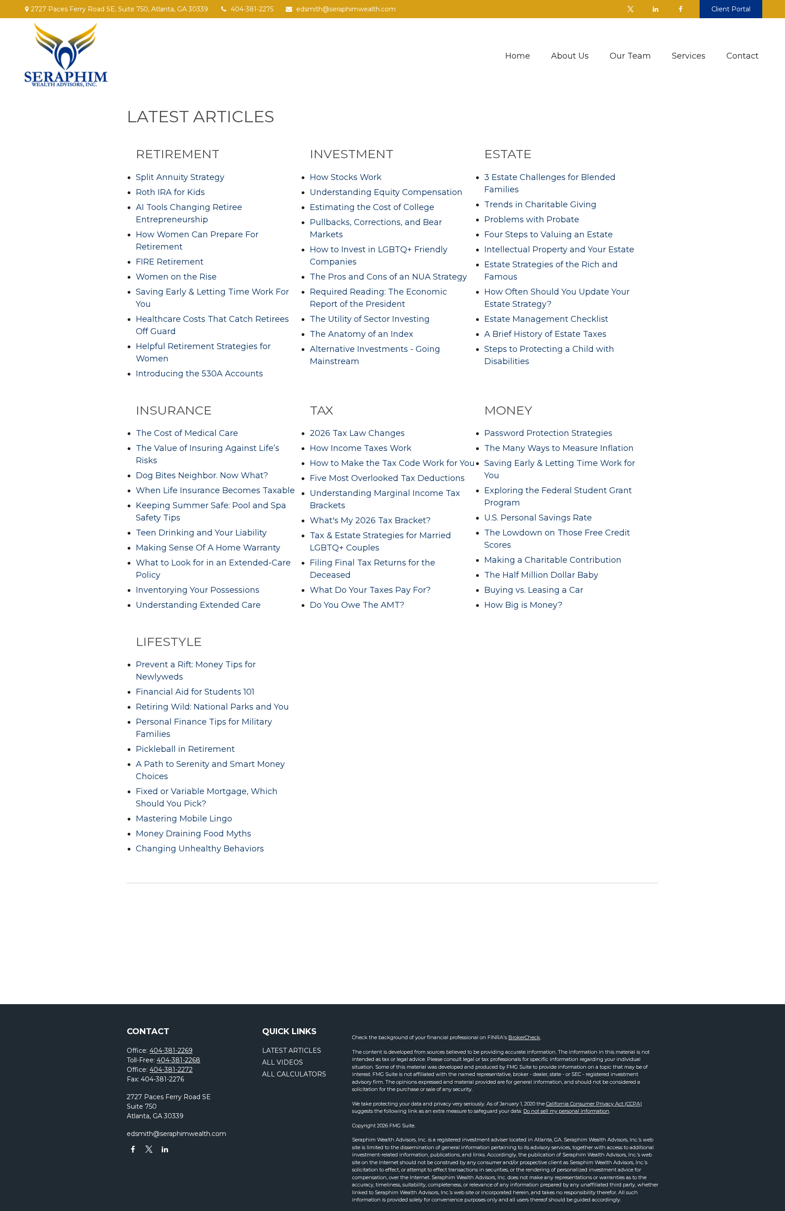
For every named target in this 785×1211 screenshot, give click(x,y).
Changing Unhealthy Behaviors (200, 849)
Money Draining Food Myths (193, 834)
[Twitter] (630, 9)
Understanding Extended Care (198, 605)
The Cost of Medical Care (187, 433)
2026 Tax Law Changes (357, 433)
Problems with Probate (531, 220)
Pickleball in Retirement (185, 749)
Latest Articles (291, 1050)
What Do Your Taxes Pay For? (370, 590)
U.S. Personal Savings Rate (538, 518)
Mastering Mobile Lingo (184, 819)
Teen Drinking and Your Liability (201, 533)
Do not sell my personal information (566, 1111)
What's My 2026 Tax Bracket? (370, 520)
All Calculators (294, 1074)
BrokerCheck (524, 1037)
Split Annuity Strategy (180, 177)
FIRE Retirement (170, 262)
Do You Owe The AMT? (357, 605)
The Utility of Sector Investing (370, 319)
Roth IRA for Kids (170, 192)
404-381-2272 (171, 1070)
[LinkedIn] (655, 9)
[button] (518, 56)
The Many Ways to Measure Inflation (559, 448)
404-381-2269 (171, 1050)
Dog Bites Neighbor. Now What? (202, 475)
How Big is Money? (523, 605)
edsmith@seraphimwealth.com (346, 9)
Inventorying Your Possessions (197, 590)
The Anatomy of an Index (361, 334)
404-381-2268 (178, 1060)
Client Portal (730, 9)
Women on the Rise (176, 277)
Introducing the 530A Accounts (199, 374)
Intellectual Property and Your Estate (559, 250)
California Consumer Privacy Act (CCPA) (594, 1104)
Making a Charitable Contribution (552, 560)
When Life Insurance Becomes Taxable (215, 490)
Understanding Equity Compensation (386, 192)
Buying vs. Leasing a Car (533, 590)
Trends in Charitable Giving (540, 205)
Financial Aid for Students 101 (195, 692)
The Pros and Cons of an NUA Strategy (388, 277)
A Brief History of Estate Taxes (545, 334)
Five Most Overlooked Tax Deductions (387, 478)
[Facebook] (680, 9)
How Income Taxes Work (361, 448)
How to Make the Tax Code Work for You (392, 463)
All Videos (282, 1062)
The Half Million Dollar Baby (541, 575)
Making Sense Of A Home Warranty (208, 548)
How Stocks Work (346, 177)
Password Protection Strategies (548, 433)
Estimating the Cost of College (372, 207)
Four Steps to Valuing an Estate (548, 235)
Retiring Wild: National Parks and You (212, 707)
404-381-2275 (252, 9)
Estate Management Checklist (546, 319)
